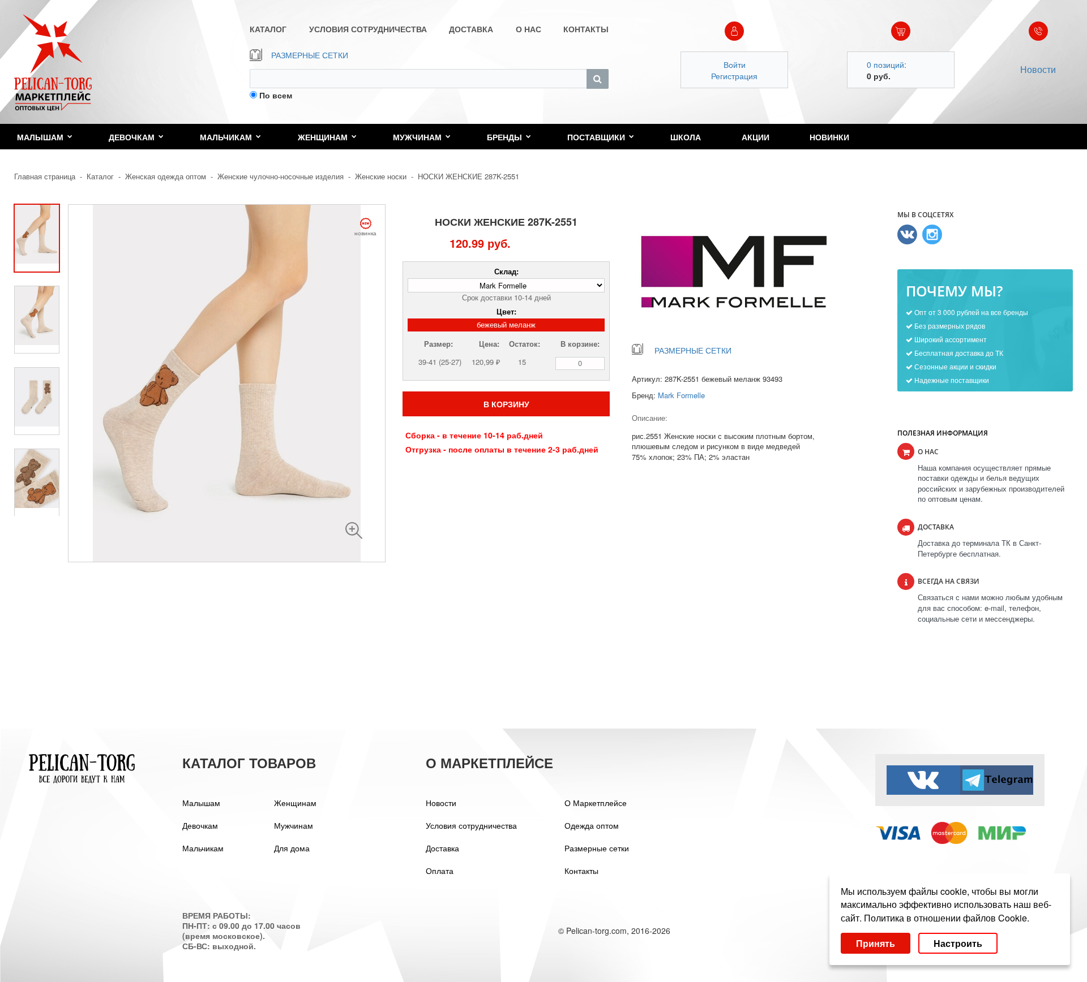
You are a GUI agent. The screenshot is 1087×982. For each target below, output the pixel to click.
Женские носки (380, 176)
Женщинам (323, 137)
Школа (685, 137)
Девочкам (132, 137)
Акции (755, 137)
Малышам (40, 137)
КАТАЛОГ (268, 29)
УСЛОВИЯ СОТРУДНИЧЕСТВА (368, 29)
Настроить (958, 943)
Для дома (292, 848)
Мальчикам (226, 137)
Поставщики (596, 137)
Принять (875, 943)
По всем (275, 95)
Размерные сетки (596, 848)
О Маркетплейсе (595, 802)
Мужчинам (417, 137)
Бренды (504, 137)
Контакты (581, 870)
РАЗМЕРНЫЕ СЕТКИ (309, 55)
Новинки (829, 137)
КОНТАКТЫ (586, 29)
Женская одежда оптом (165, 176)
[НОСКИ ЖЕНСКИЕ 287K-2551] (353, 530)
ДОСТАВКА (471, 29)
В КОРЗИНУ (506, 404)
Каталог (100, 176)
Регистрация (734, 75)
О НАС (528, 29)
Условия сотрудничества (471, 825)
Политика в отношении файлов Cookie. (946, 917)
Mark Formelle (681, 395)
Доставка (442, 848)
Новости (1038, 69)
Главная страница (44, 176)
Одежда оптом (591, 825)
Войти (735, 64)
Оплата (439, 870)
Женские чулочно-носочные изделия (281, 176)
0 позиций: (886, 64)
